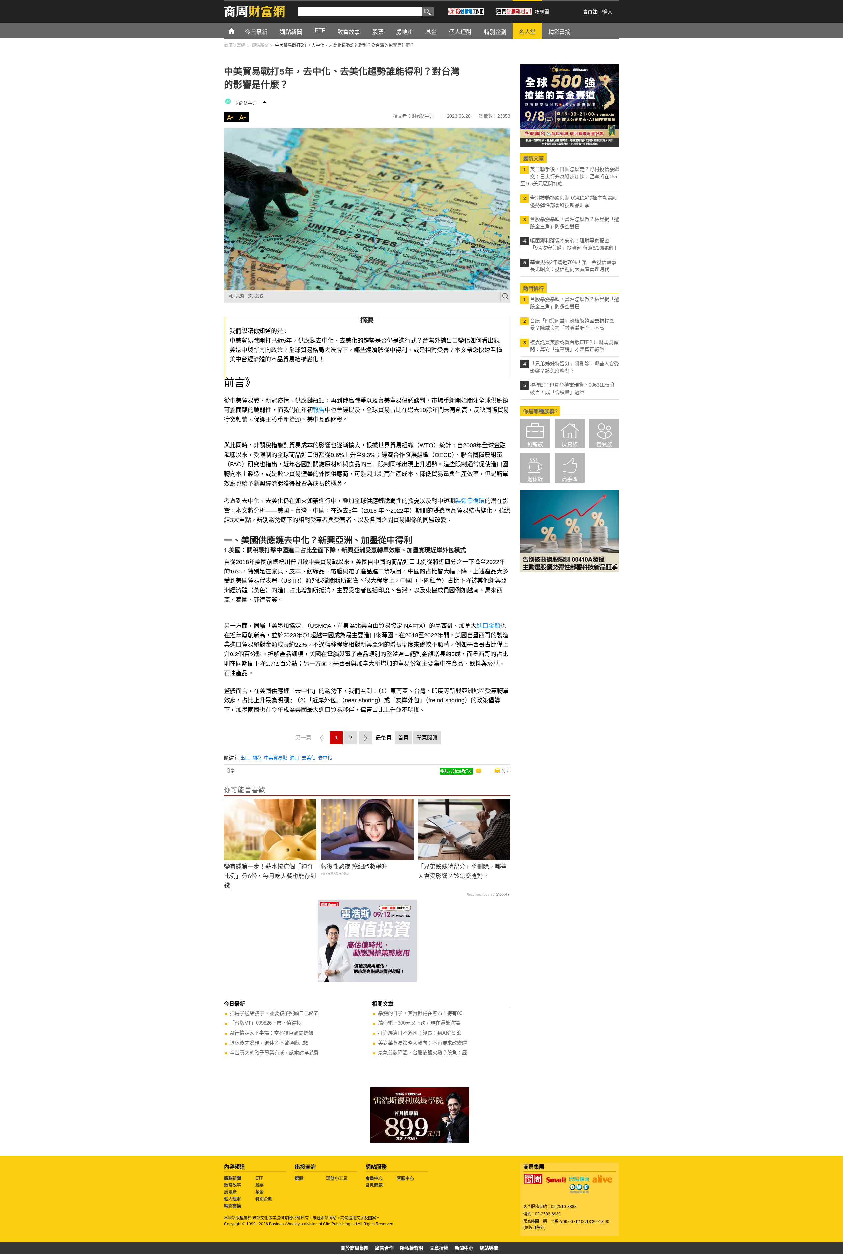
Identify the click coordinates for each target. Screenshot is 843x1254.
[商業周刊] (533, 1179)
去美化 (308, 757)
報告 (319, 410)
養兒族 (604, 444)
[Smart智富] (556, 1180)
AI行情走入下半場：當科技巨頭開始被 (271, 1033)
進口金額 (488, 626)
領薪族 (535, 444)
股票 (259, 1185)
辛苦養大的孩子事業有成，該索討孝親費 (274, 1052)
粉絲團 (542, 11)
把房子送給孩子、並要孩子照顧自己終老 (274, 1013)
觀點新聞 (232, 1178)
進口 (294, 757)
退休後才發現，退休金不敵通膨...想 (269, 1042)
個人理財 (232, 1198)
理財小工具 (336, 1178)
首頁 (237, 30)
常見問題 (374, 1185)
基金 (259, 1191)
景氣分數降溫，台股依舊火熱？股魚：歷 (422, 1052)
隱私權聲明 (411, 1248)
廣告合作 (384, 1248)
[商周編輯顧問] (579, 1189)
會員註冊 (592, 11)
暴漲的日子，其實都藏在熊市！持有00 (420, 1013)
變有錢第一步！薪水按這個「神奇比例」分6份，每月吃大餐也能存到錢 (270, 876)
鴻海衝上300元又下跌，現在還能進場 (419, 1023)
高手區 (570, 479)
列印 (505, 770)
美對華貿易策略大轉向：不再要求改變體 (422, 1042)
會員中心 (374, 1178)
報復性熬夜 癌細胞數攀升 (354, 866)
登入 (607, 11)
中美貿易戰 (275, 757)
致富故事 (232, 1185)
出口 (245, 757)
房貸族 (570, 444)
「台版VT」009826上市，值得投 (265, 1023)
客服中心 (405, 1178)
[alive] (602, 1179)
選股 (299, 1178)
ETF (259, 1178)
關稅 (256, 757)
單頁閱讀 (427, 737)
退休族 (535, 479)
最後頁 (384, 737)
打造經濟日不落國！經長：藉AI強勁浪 (420, 1033)
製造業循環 (470, 501)
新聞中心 (464, 1248)
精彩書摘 (232, 1205)
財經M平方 (247, 103)
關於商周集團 (354, 1248)
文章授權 (439, 1248)
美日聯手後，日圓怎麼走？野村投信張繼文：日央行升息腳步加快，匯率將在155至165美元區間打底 (569, 176)
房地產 (230, 1191)
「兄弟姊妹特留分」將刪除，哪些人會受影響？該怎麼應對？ (462, 871)
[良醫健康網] (579, 1179)
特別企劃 (263, 1198)
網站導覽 (489, 1248)
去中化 (325, 757)
